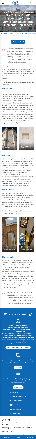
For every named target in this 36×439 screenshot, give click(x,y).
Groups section (17, 400)
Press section (16, 409)
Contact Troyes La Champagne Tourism (18, 347)
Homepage (4, 33)
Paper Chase (14, 392)
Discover (12, 33)
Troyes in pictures (18, 405)
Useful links (16, 413)
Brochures (18, 367)
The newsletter (18, 387)
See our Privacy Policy (7, 431)
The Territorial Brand (19, 396)
